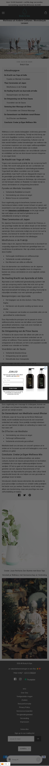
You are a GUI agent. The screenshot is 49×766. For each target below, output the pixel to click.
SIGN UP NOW (13, 388)
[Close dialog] (45, 368)
